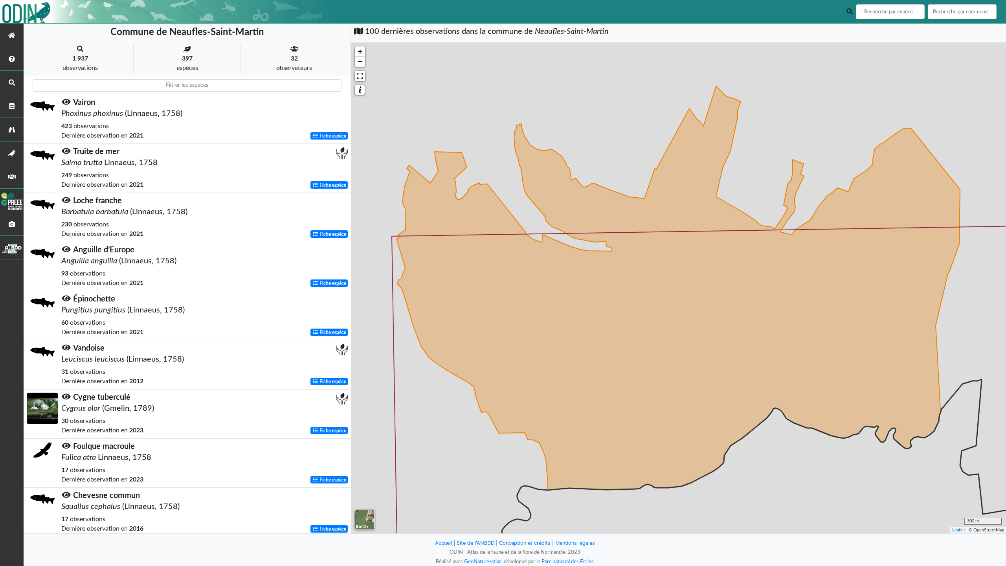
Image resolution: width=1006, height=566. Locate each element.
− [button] (360, 61)
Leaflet (958, 530)
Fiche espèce (332, 136)
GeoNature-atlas (482, 561)
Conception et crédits (525, 543)
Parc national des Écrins (568, 561)
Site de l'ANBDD (475, 543)
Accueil (443, 543)
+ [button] (360, 51)
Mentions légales (575, 543)
